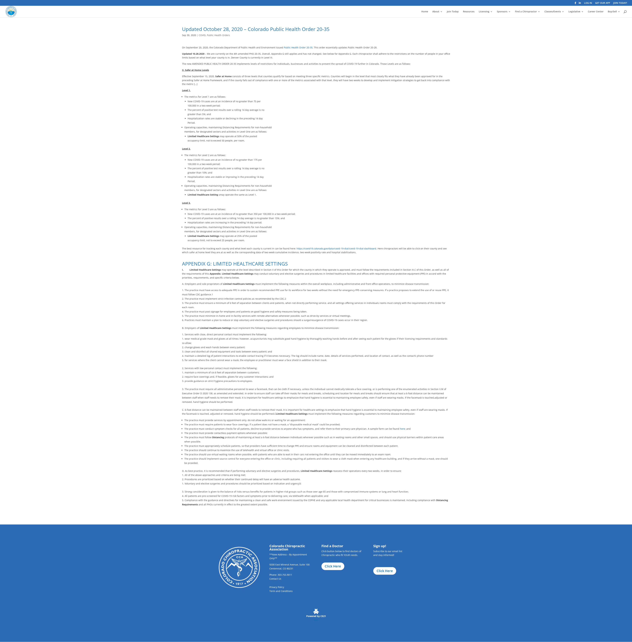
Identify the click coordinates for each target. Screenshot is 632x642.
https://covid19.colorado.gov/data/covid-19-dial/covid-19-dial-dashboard (336, 248)
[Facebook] (575, 4)
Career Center (596, 11)
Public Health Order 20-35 (298, 47)
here (402, 428)
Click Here (333, 566)
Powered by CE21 (316, 616)
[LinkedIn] (580, 4)
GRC (316, 620)
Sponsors (502, 11)
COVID (202, 35)
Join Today (453, 11)
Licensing (484, 11)
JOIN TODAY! (620, 3)
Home (424, 11)
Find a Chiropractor (526, 11)
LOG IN (588, 3)
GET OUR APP (602, 3)
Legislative (574, 11)
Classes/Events (552, 11)
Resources (468, 11)
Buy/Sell (612, 11)
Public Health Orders (218, 35)
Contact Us (275, 578)
